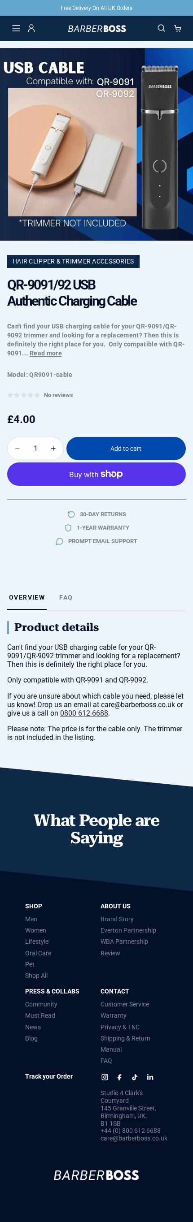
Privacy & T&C (120, 1026)
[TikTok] (135, 1077)
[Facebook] (119, 1077)
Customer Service (125, 1004)
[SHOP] (16, 28)
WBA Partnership (124, 941)
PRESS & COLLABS (52, 991)
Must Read (40, 1015)
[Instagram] (105, 1077)
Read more (46, 353)
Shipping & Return (125, 1038)
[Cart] (178, 28)
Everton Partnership (128, 930)
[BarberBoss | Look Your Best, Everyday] (96, 28)
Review (110, 952)
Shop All (36, 975)
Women (35, 930)
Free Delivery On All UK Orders (96, 8)
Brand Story (117, 919)
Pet (30, 964)
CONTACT (115, 991)
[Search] (161, 28)
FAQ (106, 1060)
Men (31, 919)
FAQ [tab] (66, 597)
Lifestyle (36, 941)
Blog (31, 1038)
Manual (111, 1049)
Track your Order (49, 1076)
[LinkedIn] (149, 1077)
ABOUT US (116, 906)
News (33, 1026)
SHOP (33, 906)
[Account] (31, 28)
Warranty (114, 1015)
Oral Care (38, 952)
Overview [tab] (27, 597)
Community (41, 1004)
